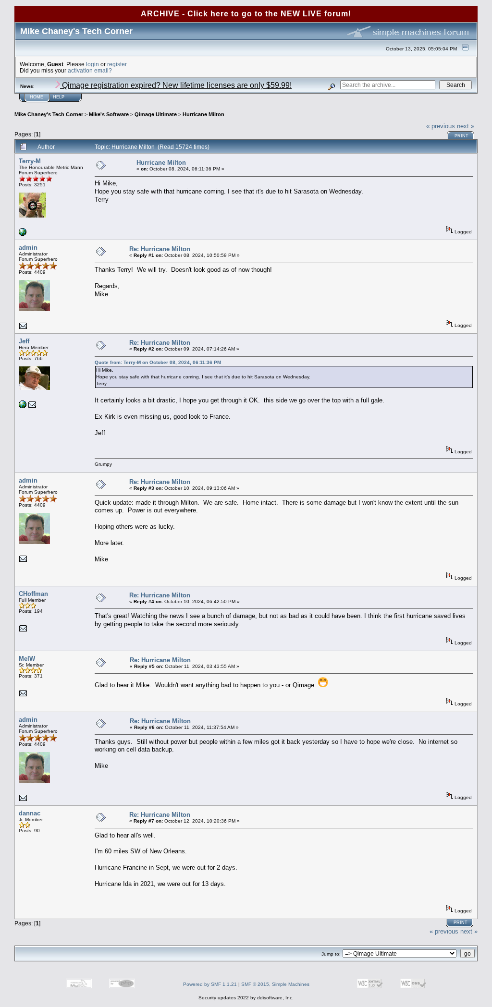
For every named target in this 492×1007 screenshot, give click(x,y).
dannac (29, 813)
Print (461, 135)
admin (28, 247)
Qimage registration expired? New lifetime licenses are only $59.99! (176, 85)
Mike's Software (109, 114)
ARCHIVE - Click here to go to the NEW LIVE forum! (246, 14)
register (116, 64)
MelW (27, 658)
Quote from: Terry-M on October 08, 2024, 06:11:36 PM (158, 362)
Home (36, 97)
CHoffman (33, 593)
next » (465, 126)
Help (58, 97)
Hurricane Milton (203, 114)
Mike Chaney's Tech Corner (48, 114)
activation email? (90, 70)
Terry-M (30, 161)
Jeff (24, 341)
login (92, 64)
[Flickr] (22, 234)
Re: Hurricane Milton (159, 249)
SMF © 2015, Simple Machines (275, 984)
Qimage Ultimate (156, 114)
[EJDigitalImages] (22, 406)
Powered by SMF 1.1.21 (210, 984)
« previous (440, 126)
